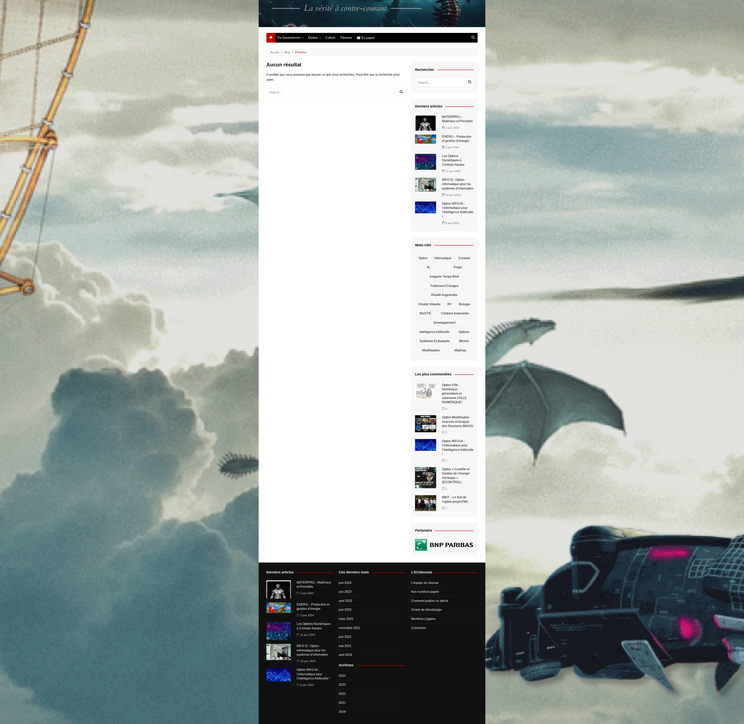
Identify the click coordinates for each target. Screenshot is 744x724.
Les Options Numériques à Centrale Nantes (453, 160)
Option (423, 258)
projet (458, 267)
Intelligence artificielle (434, 332)
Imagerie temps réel (444, 276)
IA (428, 267)
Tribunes (346, 37)
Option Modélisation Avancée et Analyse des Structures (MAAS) (457, 422)
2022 (342, 693)
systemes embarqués (434, 341)
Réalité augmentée (444, 295)
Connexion (418, 628)
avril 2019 (345, 654)
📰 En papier (366, 37)
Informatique (442, 258)
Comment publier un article (429, 600)
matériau (460, 350)
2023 (342, 684)
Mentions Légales (423, 618)
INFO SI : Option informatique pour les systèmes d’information (458, 184)
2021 (342, 702)
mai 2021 (345, 646)
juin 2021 (345, 636)
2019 (342, 711)
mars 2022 (346, 618)
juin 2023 (345, 591)
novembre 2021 (349, 628)
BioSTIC (425, 313)
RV (449, 304)
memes (464, 341)
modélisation (431, 350)
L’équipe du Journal (424, 582)
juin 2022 (345, 609)
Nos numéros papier (425, 591)
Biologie (464, 304)
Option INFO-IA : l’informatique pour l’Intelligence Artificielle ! (313, 674)
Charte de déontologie (426, 609)
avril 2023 (345, 600)
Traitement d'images (444, 285)
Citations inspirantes (455, 313)
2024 (342, 675)
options (464, 332)
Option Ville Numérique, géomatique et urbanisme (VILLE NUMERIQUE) (454, 393)
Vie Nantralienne (289, 37)
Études (313, 37)
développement (444, 322)
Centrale (464, 258)
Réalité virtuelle (429, 304)
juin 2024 (345, 582)
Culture (330, 37)
